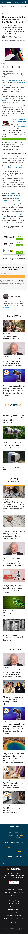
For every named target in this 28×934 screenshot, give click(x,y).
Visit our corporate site (19, 877)
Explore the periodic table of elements (8, 849)
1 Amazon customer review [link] (13, 230)
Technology (4, 13)
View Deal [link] (19, 238)
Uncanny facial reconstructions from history (20, 850)
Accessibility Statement (14, 889)
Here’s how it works (15, 41)
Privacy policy (14, 901)
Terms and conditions (14, 898)
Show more (21, 255)
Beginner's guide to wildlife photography (19, 859)
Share (6, 67)
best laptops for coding (14, 200)
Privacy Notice (19, 281)
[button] (14, 237)
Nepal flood (12, 6)
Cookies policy (14, 903)
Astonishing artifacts (20, 837)
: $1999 (18, 168)
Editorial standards (14, 915)
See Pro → (17, 2)
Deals (19, 37)
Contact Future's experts (14, 892)
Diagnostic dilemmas (8, 837)
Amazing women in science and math (20, 845)
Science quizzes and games (8, 859)
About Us (14, 895)
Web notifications (14, 909)
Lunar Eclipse (23, 6)
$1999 (18, 166)
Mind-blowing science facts (19, 862)
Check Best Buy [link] (19, 252)
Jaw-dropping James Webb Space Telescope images (8, 846)
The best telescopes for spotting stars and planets (8, 862)
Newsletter (23, 67)
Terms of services (17, 280)
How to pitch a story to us (14, 918)
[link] (6, 123)
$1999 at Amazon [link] (20, 126)
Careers (14, 912)
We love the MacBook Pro (9, 80)
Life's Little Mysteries (8, 835)
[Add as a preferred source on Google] (14, 882)
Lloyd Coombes (11, 36)
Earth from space (19, 835)
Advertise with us (14, 906)
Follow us (15, 67)
